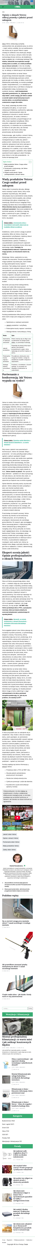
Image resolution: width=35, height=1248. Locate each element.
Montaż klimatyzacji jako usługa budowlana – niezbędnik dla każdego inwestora (21, 1077)
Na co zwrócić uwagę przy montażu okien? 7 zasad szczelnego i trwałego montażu (16, 923)
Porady (4, 1138)
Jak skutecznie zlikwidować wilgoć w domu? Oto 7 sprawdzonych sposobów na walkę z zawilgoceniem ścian (22, 1196)
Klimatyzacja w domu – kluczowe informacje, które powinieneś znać (22, 1091)
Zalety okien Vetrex (9, 849)
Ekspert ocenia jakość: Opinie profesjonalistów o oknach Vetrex (14, 173)
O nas (3, 1240)
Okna (3, 12)
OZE (3, 1134)
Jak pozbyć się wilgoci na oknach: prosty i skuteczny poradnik (22, 1180)
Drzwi (4, 1127)
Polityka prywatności (19, 1240)
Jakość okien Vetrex (9, 834)
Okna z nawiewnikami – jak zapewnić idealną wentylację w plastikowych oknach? (22, 1062)
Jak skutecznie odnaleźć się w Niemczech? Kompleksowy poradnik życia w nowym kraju (22, 1227)
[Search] (32, 7)
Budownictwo (6, 1121)
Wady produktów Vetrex (11, 846)
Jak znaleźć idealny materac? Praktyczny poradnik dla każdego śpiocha (21, 1212)
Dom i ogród (6, 1124)
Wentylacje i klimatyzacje (10, 1141)
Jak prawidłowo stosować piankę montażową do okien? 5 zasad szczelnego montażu (14, 966)
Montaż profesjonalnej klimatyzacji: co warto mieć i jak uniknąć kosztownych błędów (17, 1040)
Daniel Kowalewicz (11, 22)
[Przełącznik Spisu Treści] (29, 162)
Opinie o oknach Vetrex (10, 838)
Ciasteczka (29, 1240)
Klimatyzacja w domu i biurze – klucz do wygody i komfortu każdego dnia (22, 1104)
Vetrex (23, 791)
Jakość (8, 325)
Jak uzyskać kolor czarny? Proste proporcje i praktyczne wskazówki (23, 1167)
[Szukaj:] (15, 1008)
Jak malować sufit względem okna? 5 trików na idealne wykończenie (20, 1154)
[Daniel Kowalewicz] (17, 858)
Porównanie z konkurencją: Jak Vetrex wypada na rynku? (16, 169)
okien (13, 342)
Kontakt (4, 1242)
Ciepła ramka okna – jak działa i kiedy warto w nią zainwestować (16, 995)
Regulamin (9, 1240)
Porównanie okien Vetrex (11, 842)
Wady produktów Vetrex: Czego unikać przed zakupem (15, 165)
